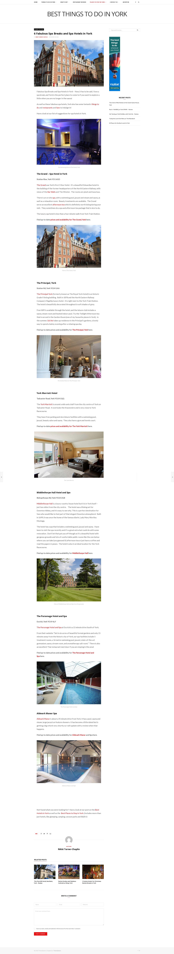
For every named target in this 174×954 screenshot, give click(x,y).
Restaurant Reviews (79, 2)
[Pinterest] (25, 106)
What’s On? (64, 2)
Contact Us (113, 2)
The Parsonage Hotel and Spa (49, 627)
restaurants (48, 107)
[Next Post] (172, 477)
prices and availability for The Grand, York (68, 219)
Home (36, 2)
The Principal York (44, 294)
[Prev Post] (1, 477)
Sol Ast (50, 320)
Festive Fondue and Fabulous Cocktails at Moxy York (67, 882)
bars (58, 107)
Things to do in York (48, 2)
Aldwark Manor (43, 719)
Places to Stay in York (97, 2)
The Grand (41, 185)
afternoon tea (59, 204)
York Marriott (46, 404)
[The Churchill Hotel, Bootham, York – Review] (44, 872)
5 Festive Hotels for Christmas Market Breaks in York (91, 882)
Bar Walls (51, 192)
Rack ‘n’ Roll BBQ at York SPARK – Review (121, 109)
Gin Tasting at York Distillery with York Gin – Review (124, 114)
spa (53, 198)
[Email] (25, 110)
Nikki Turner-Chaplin (42, 37)
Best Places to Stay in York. (72, 813)
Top (139, 950)
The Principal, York (80, 330)
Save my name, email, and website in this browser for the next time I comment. (58, 928)
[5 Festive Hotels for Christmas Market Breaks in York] (93, 872)
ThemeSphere (57, 950)
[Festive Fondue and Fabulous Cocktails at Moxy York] (69, 872)
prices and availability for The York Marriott (69, 426)
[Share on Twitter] (25, 101)
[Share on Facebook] (25, 96)
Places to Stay (39, 29)
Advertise (126, 2)
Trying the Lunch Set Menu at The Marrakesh (122, 118)
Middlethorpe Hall (45, 503)
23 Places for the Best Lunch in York (119, 123)
